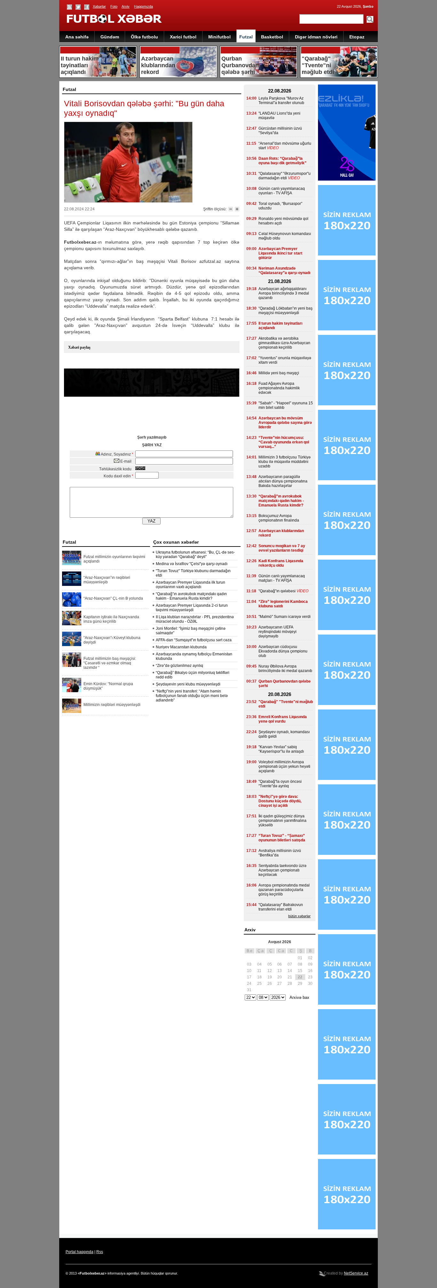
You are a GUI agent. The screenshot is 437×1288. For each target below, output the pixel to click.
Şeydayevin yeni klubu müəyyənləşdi (188, 684)
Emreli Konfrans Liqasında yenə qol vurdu (282, 719)
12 (269, 970)
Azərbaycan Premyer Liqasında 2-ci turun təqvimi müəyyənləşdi (192, 607)
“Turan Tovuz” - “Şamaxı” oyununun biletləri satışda (281, 837)
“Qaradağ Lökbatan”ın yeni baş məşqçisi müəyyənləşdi (285, 310)
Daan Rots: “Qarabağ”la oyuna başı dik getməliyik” (282, 160)
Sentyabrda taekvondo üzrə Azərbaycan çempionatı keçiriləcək (282, 870)
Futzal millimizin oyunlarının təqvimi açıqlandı (114, 559)
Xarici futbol (183, 36)
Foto (113, 6)
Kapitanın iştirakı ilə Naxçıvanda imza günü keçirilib (111, 619)
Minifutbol (219, 36)
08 (300, 964)
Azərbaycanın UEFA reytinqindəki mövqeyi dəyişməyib (277, 631)
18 (259, 977)
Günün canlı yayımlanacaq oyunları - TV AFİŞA (281, 190)
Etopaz (356, 36)
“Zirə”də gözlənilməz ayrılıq (179, 665)
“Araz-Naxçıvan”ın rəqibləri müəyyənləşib (106, 579)
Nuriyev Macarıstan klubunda (181, 647)
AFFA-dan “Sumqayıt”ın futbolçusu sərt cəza (194, 640)
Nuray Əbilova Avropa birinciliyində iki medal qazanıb (285, 668)
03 (249, 964)
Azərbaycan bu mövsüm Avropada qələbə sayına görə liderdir (285, 422)
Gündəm (109, 36)
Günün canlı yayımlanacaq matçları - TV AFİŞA (281, 578)
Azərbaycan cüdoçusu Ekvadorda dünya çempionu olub (282, 651)
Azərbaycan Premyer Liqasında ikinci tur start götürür (280, 253)
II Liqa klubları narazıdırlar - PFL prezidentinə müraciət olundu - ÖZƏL (195, 619)
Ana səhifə (77, 36)
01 (300, 958)
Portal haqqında (79, 1252)
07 (290, 964)
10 (249, 970)
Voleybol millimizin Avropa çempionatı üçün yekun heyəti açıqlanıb (284, 766)
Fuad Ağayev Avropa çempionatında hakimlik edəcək (279, 388)
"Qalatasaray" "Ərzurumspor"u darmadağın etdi (284, 175)
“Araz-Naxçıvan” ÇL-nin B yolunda (113, 598)
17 (249, 977)
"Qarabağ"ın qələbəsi (277, 591)
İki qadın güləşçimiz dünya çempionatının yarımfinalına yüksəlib (282, 820)
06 (279, 964)
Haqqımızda (143, 6)
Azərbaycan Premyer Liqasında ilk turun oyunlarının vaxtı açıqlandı (190, 584)
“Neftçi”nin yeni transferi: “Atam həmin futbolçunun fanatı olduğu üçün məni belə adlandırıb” (192, 695)
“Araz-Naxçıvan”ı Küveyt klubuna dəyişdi (111, 640)
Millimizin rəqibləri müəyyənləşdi (111, 704)
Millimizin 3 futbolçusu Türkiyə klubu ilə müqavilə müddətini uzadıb (284, 461)
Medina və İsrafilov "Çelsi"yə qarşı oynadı (191, 564)
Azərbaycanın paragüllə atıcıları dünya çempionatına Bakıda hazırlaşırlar (282, 481)
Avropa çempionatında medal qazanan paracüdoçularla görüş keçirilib (284, 889)
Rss (99, 1252)
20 (279, 977)
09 (310, 964)
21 (290, 977)
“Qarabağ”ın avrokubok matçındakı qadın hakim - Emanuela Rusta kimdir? (191, 596)
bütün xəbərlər (299, 916)
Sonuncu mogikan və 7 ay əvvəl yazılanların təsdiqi (281, 548)
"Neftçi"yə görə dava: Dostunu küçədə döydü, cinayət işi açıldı (279, 801)
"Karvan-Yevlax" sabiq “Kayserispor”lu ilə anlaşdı (281, 749)
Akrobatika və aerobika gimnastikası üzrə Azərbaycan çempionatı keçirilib (284, 343)
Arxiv (126, 6)
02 (310, 958)
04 (259, 964)
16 (310, 970)
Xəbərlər (99, 6)
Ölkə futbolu (144, 36)
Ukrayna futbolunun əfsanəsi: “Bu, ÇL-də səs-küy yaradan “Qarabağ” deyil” (195, 554)
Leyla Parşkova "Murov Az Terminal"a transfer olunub (281, 100)
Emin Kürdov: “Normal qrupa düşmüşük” (108, 686)
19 (269, 977)
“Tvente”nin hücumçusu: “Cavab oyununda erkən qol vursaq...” (283, 442)
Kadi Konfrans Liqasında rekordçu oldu (280, 563)
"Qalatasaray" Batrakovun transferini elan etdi (280, 907)
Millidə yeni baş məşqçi (278, 373)
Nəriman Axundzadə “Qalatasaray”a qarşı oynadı (284, 270)
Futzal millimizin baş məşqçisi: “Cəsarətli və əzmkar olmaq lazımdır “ (109, 663)
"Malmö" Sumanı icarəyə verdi (284, 616)
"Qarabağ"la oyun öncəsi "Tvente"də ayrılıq (280, 783)
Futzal (246, 36)
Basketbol (272, 36)
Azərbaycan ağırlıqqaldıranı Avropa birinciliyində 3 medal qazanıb (283, 293)
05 (269, 964)
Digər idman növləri (316, 36)
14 (290, 970)
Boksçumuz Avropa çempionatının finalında (278, 518)
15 (300, 970)
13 (279, 970)
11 (259, 970)
